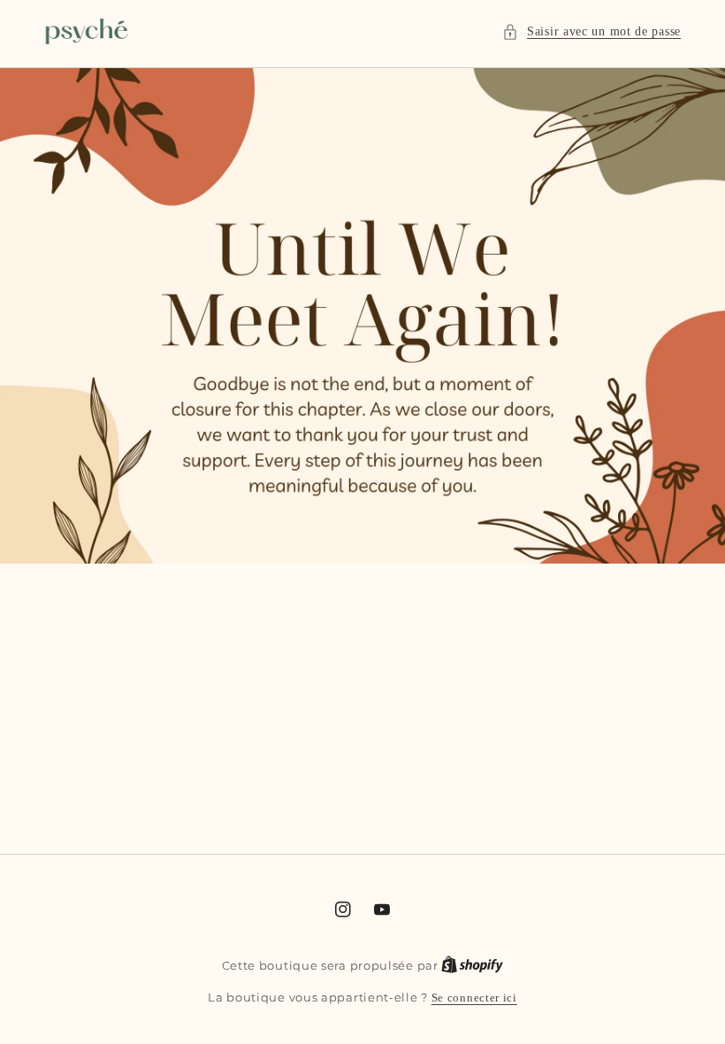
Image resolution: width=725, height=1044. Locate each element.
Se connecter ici (474, 997)
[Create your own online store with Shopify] (472, 965)
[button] (591, 31)
